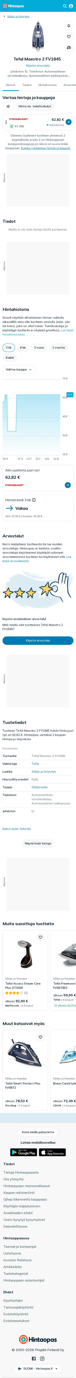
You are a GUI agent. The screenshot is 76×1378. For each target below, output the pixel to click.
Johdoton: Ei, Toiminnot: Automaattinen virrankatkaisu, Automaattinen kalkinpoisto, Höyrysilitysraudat (38, 74)
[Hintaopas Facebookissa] (33, 1358)
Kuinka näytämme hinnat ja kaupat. (46, 148)
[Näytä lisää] (6, 122)
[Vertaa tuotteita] (68, 47)
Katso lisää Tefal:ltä (17, 829)
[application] (38, 419)
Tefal (35, 764)
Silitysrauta (40, 787)
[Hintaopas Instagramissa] (42, 1358)
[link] (25, 970)
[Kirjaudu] (70, 6)
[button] (68, 25)
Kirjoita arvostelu (38, 65)
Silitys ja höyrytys (18, 16)
